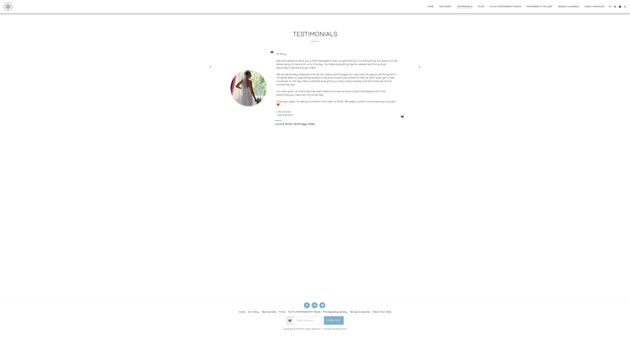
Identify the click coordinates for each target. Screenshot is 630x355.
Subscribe (334, 320)
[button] (609, 6)
